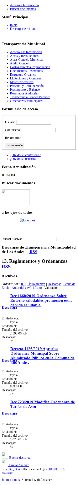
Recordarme (13, 137)
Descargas (54, 284)
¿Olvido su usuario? (23, 159)
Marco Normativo (21, 82)
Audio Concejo (20, 63)
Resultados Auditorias (24, 93)
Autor (38, 287)
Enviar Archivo (18, 465)
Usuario (10, 122)
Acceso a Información (24, 5)
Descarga (9, 307)
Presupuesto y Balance (25, 89)
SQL (55, 469)
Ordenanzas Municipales (26, 101)
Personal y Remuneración (27, 86)
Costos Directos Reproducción (30, 67)
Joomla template (12, 479)
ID (23, 284)
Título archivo (36, 284)
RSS (33, 252)
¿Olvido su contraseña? (25, 155)
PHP (50, 469)
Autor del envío (22, 287)
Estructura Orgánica (23, 74)
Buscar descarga (19, 457)
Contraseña (12, 130)
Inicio (13, 25)
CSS (62, 469)
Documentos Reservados (26, 71)
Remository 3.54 (11, 469)
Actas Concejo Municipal (26, 59)
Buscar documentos (23, 9)
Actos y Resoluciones (24, 56)
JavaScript (7, 472)
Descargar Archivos (23, 28)
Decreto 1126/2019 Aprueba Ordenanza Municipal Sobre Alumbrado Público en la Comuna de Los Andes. (42, 356)
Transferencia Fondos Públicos (30, 97)
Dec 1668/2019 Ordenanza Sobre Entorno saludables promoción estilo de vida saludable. (41, 300)
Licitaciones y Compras (25, 78)
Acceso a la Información (26, 52)
